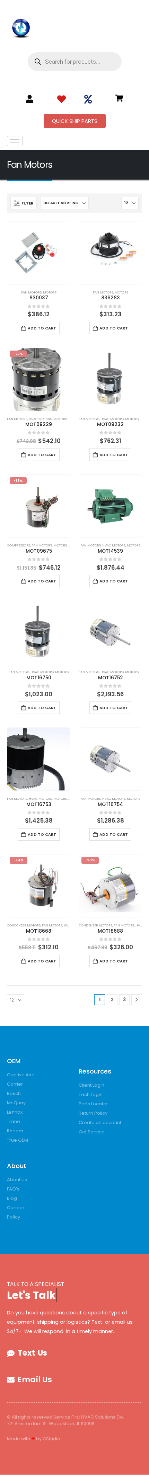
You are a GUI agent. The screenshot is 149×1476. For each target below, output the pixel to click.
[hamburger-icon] (15, 141)
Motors (49, 292)
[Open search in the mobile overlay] (74, 61)
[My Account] (29, 99)
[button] (23, 203)
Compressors (18, 545)
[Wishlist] (61, 99)
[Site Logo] (21, 26)
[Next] (136, 999)
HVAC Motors (40, 419)
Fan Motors (31, 292)
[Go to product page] (38, 252)
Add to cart (42, 328)
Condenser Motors (24, 925)
